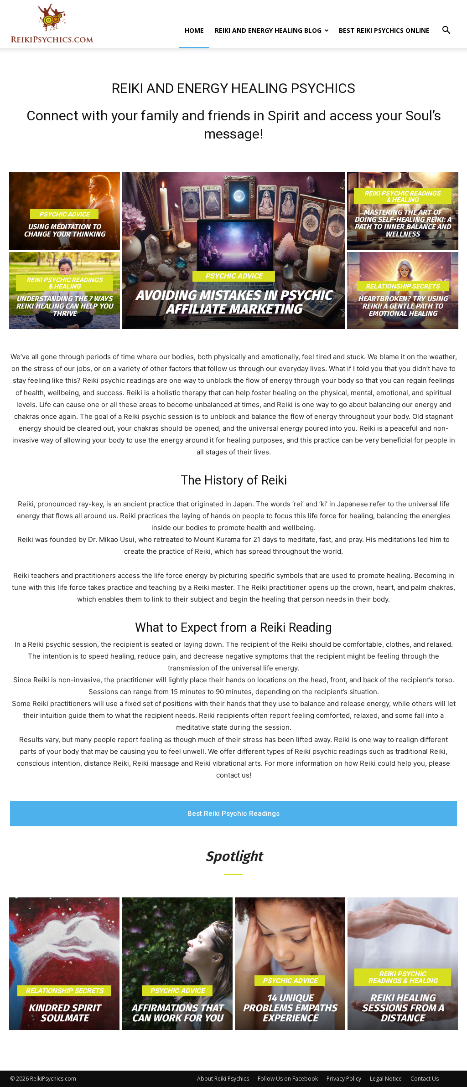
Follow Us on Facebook (288, 1078)
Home (194, 30)
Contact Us (424, 1078)
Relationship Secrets (403, 286)
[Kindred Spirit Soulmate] (64, 963)
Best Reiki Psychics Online (384, 30)
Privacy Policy (344, 1078)
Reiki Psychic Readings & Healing (64, 283)
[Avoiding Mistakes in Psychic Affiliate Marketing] (234, 250)
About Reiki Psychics (223, 1078)
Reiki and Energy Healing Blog (268, 30)
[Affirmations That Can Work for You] (177, 963)
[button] (446, 31)
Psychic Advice (64, 214)
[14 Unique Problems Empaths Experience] (290, 963)
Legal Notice (386, 1078)
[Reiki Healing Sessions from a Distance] (403, 963)
